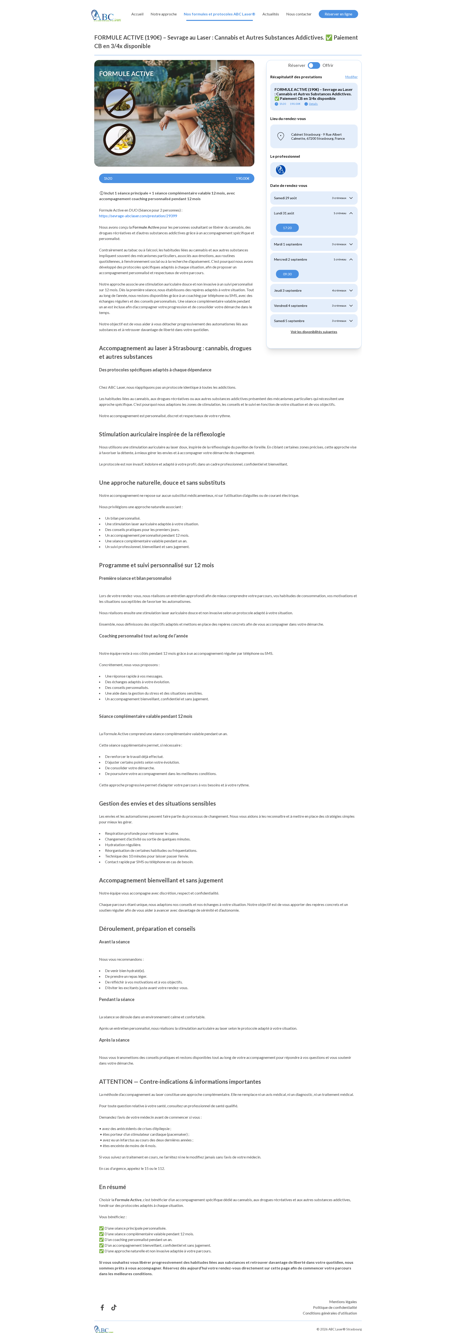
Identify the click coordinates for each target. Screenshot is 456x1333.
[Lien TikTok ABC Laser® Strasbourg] (114, 1307)
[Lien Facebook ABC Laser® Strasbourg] (102, 1307)
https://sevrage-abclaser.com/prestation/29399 (138, 215)
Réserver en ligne (338, 14)
